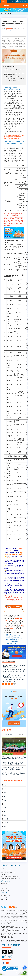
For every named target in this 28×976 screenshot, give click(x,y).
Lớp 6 (5, 804)
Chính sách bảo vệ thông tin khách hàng (10, 878)
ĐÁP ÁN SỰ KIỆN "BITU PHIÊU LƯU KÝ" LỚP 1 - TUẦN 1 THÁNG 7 (13, 774)
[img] (14, 10)
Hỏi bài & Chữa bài (5, 899)
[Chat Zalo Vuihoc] (25, 967)
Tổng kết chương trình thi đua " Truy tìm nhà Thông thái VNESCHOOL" (14, 758)
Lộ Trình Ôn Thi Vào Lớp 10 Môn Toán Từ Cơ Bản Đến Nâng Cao (14, 676)
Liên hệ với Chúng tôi (6, 886)
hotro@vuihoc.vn (8, 870)
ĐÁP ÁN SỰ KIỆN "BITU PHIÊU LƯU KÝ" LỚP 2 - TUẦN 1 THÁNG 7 (13, 768)
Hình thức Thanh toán (6, 874)
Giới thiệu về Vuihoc (5, 883)
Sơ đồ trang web (5, 890)
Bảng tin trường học (5, 895)
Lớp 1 (5, 785)
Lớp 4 (5, 796)
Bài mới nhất (20, 734)
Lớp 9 (10, 30)
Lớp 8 (5, 811)
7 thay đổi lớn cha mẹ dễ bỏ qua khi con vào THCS (14, 680)
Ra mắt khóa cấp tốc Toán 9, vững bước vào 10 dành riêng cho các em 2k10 (14, 136)
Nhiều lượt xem (8, 734)
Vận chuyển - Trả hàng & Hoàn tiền (9, 876)
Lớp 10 (6, 819)
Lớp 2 (5, 789)
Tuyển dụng (4, 888)
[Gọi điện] (25, 973)
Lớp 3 (5, 792)
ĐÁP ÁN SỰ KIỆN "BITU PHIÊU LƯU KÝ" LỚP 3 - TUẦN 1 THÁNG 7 (13, 763)
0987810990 (12, 872)
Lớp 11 (6, 823)
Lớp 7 (5, 808)
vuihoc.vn (12, 628)
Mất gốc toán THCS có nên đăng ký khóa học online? (14, 666)
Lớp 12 (6, 826)
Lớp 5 (5, 800)
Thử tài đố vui (4, 897)
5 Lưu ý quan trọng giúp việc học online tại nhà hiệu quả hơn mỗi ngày (14, 671)
